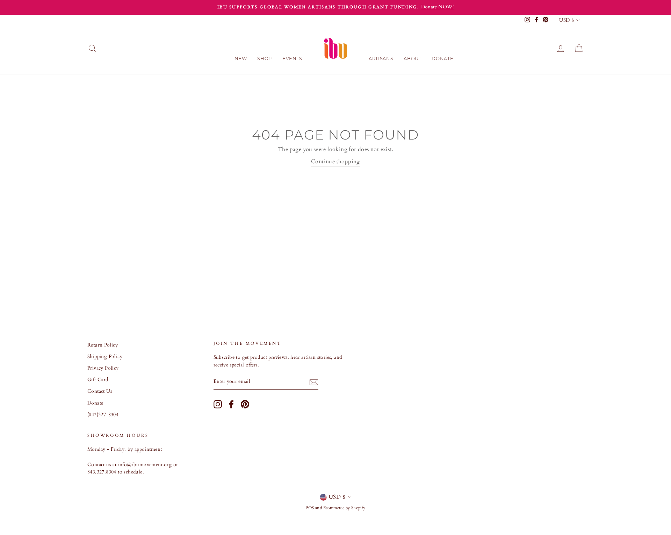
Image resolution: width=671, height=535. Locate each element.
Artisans (381, 58)
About (412, 58)
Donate (442, 58)
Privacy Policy (103, 368)
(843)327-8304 (102, 415)
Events (292, 58)
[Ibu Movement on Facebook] (231, 404)
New (241, 58)
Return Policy (102, 345)
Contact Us (99, 391)
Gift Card (97, 380)
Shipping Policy (104, 357)
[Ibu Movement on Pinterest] (245, 404)
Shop (264, 58)
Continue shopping (335, 161)
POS (309, 508)
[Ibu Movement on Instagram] (218, 404)
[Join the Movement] (313, 382)
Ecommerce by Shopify (344, 508)
